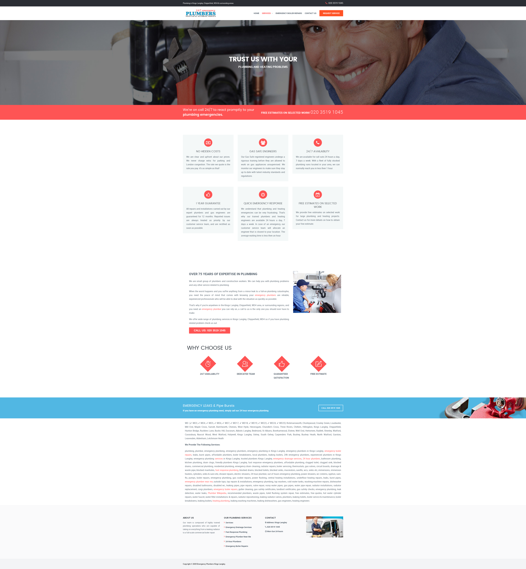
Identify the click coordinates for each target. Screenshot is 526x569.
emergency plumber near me (199, 481)
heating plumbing (221, 500)
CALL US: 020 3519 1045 (209, 330)
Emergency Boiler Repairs (289, 13)
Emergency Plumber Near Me (238, 536)
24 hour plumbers (311, 458)
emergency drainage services (287, 458)
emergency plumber (211, 309)
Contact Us (310, 13)
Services (266, 13)
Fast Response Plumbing (236, 532)
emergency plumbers (265, 295)
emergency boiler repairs (225, 489)
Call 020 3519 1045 (330, 408)
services (219, 458)
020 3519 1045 (335, 3)
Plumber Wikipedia (217, 493)
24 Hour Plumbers (233, 541)
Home (256, 13)
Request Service (331, 13)
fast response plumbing (226, 470)
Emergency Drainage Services (239, 527)
